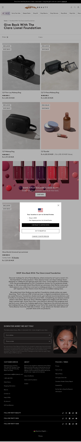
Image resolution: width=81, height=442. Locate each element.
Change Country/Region (40, 236)
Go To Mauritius (40, 231)
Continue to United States (40, 225)
